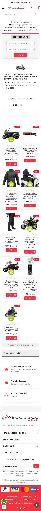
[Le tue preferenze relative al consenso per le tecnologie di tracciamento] (4, 507)
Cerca (20, 55)
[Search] (36, 14)
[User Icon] (32, 8)
